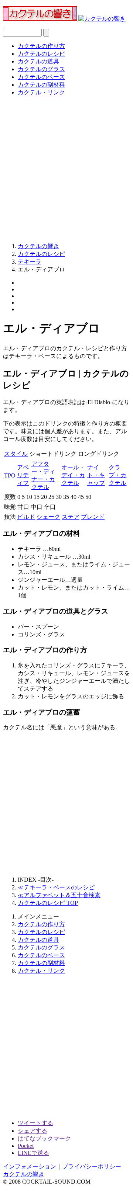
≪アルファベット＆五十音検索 (59, 895)
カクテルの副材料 (41, 84)
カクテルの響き (23, 1174)
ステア (70, 517)
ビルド (26, 517)
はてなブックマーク (44, 1138)
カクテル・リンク (41, 92)
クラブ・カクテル (117, 475)
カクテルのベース (41, 77)
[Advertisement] (66, 169)
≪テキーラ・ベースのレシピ (56, 887)
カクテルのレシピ (41, 54)
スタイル (16, 454)
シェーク (48, 517)
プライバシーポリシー (91, 1166)
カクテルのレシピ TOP (48, 903)
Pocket (26, 1146)
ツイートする (35, 1123)
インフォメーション (29, 1166)
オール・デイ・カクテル (73, 475)
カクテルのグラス (41, 69)
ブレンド (93, 517)
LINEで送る (33, 1153)
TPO (10, 475)
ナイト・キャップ (96, 475)
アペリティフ (23, 475)
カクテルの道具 (38, 61)
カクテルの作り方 (41, 46)
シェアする (32, 1131)
